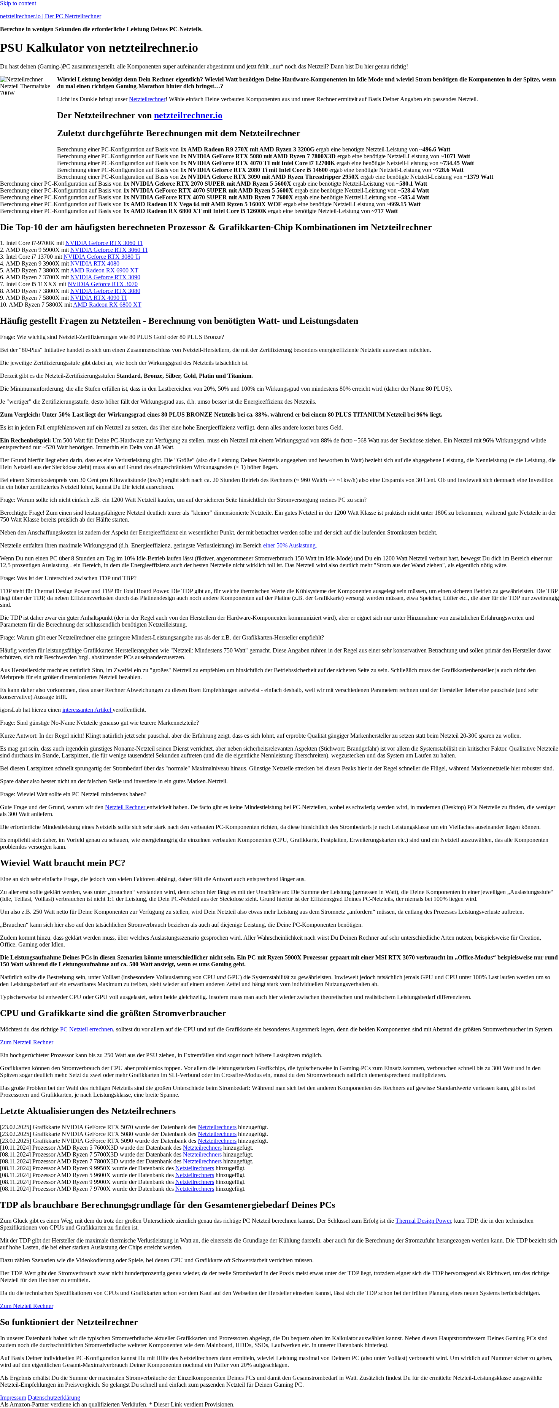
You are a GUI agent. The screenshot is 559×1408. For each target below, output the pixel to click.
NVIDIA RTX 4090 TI (98, 297)
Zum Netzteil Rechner (26, 1042)
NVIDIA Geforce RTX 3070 (103, 284)
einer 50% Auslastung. (290, 545)
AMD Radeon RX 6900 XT (104, 270)
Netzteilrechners (217, 1127)
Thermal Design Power (423, 1220)
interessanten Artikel (87, 709)
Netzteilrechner (147, 99)
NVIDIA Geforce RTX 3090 (105, 277)
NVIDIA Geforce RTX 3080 (105, 291)
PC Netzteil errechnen (86, 1029)
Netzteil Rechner (126, 807)
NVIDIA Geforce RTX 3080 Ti (102, 256)
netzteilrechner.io (188, 115)
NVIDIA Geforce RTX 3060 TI (104, 243)
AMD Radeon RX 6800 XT (107, 304)
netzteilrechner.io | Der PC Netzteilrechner (50, 16)
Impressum (13, 1397)
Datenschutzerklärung (54, 1397)
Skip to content (18, 3)
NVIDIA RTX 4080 (94, 263)
